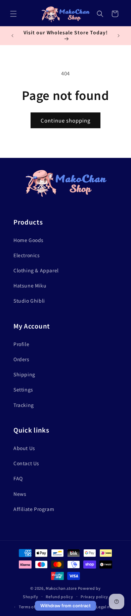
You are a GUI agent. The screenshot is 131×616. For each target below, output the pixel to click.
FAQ (18, 478)
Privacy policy (94, 596)
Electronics (26, 255)
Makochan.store (61, 588)
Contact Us (26, 463)
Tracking (23, 405)
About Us (24, 448)
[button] (13, 13)
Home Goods (28, 240)
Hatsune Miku (29, 285)
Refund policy (59, 596)
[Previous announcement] (12, 35)
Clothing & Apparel (36, 270)
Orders (21, 359)
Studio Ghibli (29, 300)
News (19, 493)
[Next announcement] (118, 35)
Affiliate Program (33, 509)
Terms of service (34, 606)
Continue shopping (65, 120)
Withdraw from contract (65, 605)
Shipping (24, 374)
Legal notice (108, 606)
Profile (21, 344)
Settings (23, 389)
